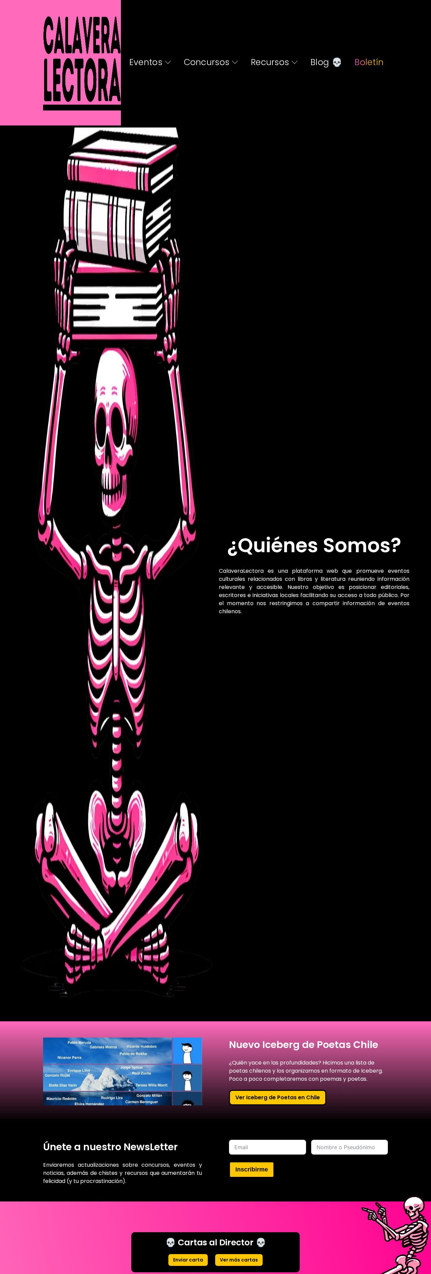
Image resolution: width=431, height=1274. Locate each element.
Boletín (369, 62)
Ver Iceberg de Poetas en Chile (277, 1097)
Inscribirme (251, 1169)
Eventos (145, 62)
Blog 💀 (326, 62)
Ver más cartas (239, 1259)
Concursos (207, 62)
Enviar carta (188, 1259)
